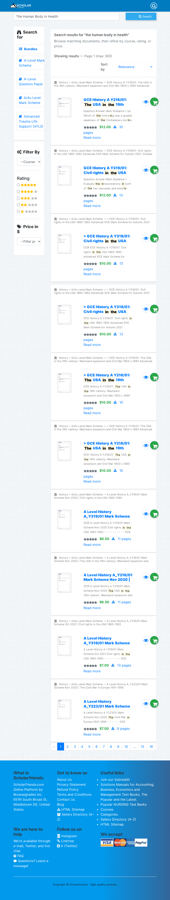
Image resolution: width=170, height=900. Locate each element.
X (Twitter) (69, 846)
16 (151, 746)
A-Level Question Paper (31, 81)
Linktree (67, 841)
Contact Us (66, 799)
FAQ (20, 856)
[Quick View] (146, 101)
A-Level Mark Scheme (32, 62)
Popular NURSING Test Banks (124, 804)
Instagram (68, 836)
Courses (107, 809)
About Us (64, 779)
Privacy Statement (71, 784)
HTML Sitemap (72, 809)
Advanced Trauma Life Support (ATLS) (31, 121)
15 (142, 746)
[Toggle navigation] (154, 6)
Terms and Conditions (74, 794)
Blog (60, 804)
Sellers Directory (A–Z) (118, 819)
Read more (92, 137)
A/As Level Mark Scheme (30, 100)
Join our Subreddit (115, 779)
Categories (109, 814)
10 (126, 746)
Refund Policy (68, 789)
